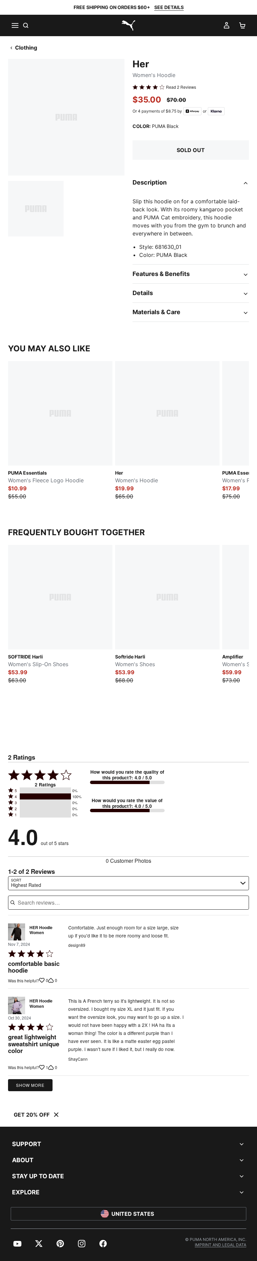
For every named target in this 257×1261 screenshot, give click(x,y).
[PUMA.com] (128, 25)
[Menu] (14, 25)
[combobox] (128, 883)
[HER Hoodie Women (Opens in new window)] (16, 931)
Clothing (26, 47)
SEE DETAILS (169, 7)
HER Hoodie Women (41, 930)
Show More (30, 1085)
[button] (45, 790)
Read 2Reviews (181, 87)
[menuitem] (17, 1243)
